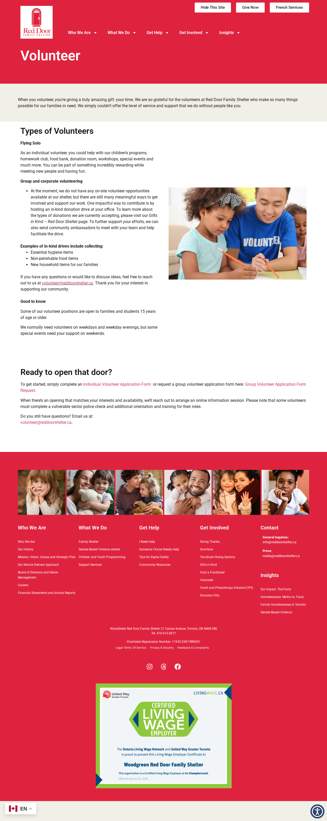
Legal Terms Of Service (131, 647)
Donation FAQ (209, 595)
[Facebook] (177, 666)
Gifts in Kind (208, 565)
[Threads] (163, 666)
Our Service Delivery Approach (38, 565)
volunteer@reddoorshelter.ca (67, 283)
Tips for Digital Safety (154, 557)
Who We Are (79, 32)
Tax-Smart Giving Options (217, 557)
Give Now (206, 549)
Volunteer (206, 580)
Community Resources (154, 565)
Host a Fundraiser (212, 572)
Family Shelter (88, 541)
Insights (226, 32)
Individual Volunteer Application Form (117, 384)
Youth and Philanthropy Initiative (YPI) (226, 588)
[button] (317, 811)
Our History (25, 549)
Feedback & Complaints (193, 647)
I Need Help (147, 541)
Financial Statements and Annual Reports (46, 593)
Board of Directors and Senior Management (38, 575)
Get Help (154, 32)
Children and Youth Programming (102, 557)
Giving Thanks (210, 541)
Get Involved (190, 32)
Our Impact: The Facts (276, 589)
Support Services (90, 565)
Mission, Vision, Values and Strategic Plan (47, 557)
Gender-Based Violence (276, 612)
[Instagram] (149, 666)
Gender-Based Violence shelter (99, 549)
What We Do (119, 32)
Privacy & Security (162, 647)
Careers (23, 585)
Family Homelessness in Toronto (283, 604)
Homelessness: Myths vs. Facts (282, 597)
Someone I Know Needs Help (159, 549)
